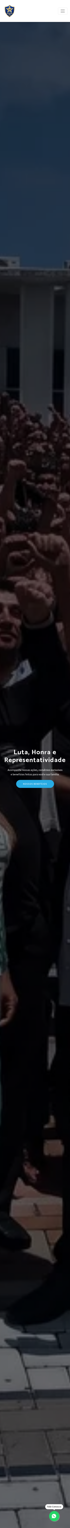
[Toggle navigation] (62, 11)
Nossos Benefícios (35, 783)
